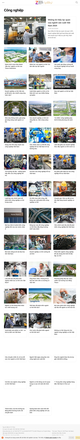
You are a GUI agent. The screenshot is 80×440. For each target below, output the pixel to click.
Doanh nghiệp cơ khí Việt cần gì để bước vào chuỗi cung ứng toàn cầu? (15, 93)
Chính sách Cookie (51, 437)
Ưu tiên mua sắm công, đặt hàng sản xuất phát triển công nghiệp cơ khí (39, 200)
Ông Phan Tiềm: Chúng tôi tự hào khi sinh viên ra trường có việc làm (39, 280)
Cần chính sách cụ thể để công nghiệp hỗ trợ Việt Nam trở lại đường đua (40, 146)
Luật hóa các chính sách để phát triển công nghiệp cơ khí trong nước (14, 200)
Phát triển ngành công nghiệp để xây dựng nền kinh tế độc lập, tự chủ (64, 253)
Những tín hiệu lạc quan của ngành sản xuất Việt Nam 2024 (59, 23)
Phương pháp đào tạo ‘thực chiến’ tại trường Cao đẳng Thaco (63, 280)
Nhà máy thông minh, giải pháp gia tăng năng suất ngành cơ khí (15, 120)
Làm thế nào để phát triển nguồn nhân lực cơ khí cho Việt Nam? (15, 280)
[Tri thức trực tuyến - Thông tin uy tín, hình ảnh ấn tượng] (44, 2)
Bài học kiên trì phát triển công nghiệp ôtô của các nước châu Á (15, 227)
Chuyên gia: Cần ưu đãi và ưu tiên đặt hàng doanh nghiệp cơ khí (64, 200)
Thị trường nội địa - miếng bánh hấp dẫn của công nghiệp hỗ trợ (15, 173)
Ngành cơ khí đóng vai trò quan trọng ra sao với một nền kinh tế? (40, 384)
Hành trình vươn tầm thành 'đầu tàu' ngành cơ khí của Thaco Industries (14, 66)
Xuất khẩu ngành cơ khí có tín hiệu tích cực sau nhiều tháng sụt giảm (39, 93)
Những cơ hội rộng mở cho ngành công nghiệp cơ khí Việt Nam (64, 332)
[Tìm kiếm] (76, 2)
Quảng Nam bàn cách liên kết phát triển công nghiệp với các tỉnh (40, 410)
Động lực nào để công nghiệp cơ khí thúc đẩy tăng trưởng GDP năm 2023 (39, 227)
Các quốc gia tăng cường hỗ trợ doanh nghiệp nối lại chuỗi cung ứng (64, 66)
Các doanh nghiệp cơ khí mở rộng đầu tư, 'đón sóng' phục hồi (39, 120)
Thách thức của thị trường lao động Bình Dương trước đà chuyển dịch (15, 410)
